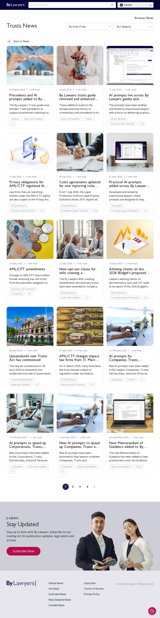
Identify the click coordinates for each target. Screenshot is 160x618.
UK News (54, 588)
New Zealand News (60, 599)
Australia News (57, 594)
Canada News (57, 605)
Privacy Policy (92, 594)
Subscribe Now (23, 551)
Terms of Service (94, 588)
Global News (56, 583)
